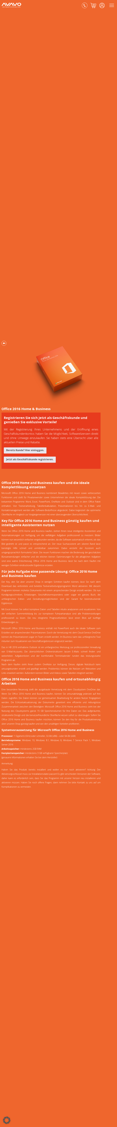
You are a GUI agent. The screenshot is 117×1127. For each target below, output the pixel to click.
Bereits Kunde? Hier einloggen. (25, 450)
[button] (6, 1120)
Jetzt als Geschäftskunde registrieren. (29, 459)
